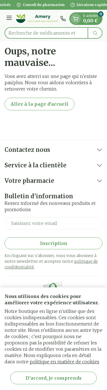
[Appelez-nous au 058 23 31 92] (63, 18)
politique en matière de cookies (64, 361)
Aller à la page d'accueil (39, 104)
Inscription (53, 243)
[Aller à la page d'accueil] (37, 18)
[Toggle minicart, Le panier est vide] (75, 18)
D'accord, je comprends (54, 378)
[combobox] (46, 33)
